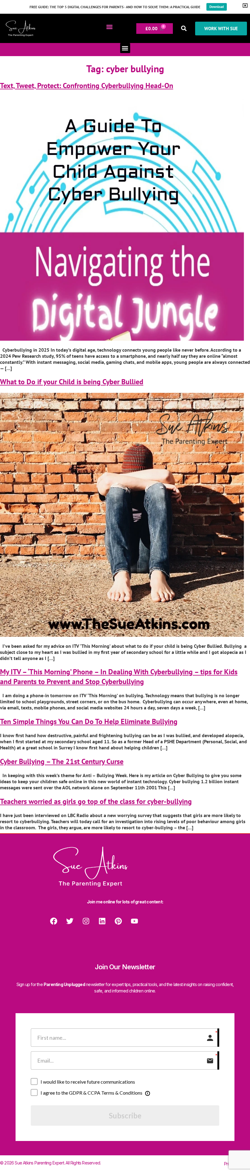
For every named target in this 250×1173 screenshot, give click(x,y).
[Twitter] (69, 921)
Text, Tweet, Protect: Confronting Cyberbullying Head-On (86, 85)
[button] (109, 27)
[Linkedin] (102, 921)
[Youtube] (134, 921)
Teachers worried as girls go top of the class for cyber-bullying (96, 801)
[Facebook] (53, 921)
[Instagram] (86, 921)
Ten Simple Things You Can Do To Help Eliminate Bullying (88, 721)
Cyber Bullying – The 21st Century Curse (61, 761)
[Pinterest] (118, 921)
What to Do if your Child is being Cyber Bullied (71, 381)
